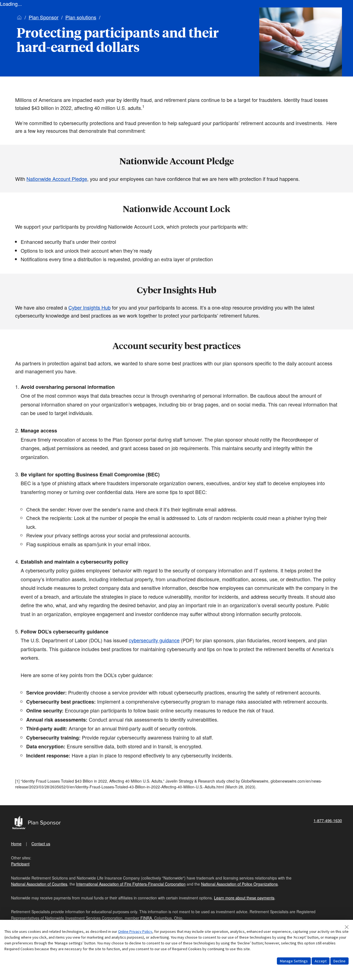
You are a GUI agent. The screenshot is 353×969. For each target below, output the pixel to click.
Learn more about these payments (244, 898)
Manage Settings (294, 961)
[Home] (19, 17)
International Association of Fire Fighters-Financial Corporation (131, 884)
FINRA (146, 918)
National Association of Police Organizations (239, 884)
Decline (339, 961)
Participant (20, 864)
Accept (321, 961)
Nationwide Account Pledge (56, 178)
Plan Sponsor (43, 17)
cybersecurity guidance (154, 640)
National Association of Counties (39, 884)
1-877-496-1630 (328, 820)
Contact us (40, 843)
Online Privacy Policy (135, 931)
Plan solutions (80, 17)
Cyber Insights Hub (89, 307)
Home (16, 843)
